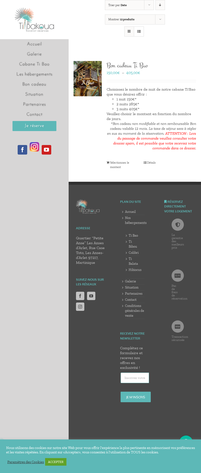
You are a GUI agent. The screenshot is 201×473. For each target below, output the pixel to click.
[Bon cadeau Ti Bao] (88, 78)
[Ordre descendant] (160, 5)
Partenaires (133, 293)
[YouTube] (91, 296)
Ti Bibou (133, 244)
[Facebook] (80, 296)
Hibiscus (134, 270)
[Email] (135, 378)
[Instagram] (80, 307)
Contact (131, 300)
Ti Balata (133, 261)
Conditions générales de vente (134, 311)
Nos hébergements (135, 220)
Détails (151, 162)
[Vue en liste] (139, 31)
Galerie (130, 281)
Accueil (130, 212)
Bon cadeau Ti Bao (127, 65)
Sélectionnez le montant (119, 165)
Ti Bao (133, 235)
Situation (131, 287)
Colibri (134, 253)
